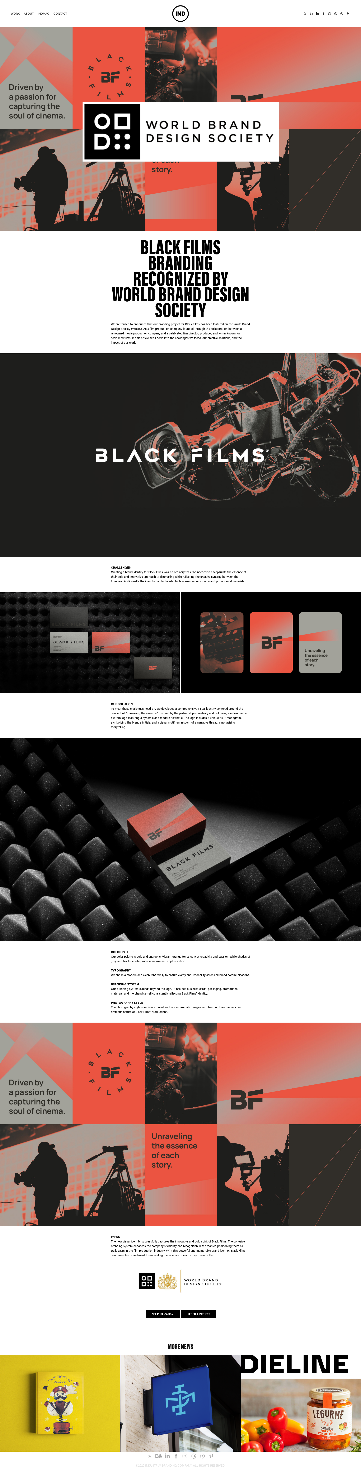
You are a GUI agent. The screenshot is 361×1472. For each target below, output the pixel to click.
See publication (162, 1314)
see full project (199, 1314)
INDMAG (43, 13)
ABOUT (29, 13)
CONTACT (60, 13)
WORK (15, 13)
